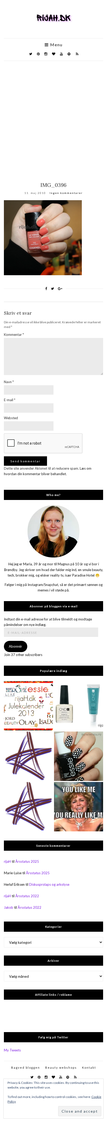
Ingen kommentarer (66, 192)
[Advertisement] (53, 117)
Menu (56, 45)
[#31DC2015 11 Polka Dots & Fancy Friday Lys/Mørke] (78, 756)
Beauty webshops (61, 1067)
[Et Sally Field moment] (78, 806)
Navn (9, 382)
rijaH (7, 861)
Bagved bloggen (25, 1067)
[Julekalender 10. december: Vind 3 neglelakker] (28, 705)
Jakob (8, 907)
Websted (11, 418)
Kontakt (89, 1067)
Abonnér (15, 646)
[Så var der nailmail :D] (28, 756)
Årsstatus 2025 (27, 861)
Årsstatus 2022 (27, 896)
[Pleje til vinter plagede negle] (78, 705)
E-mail (9, 400)
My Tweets (12, 1050)
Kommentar (14, 334)
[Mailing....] (28, 806)
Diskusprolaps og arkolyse (49, 884)
